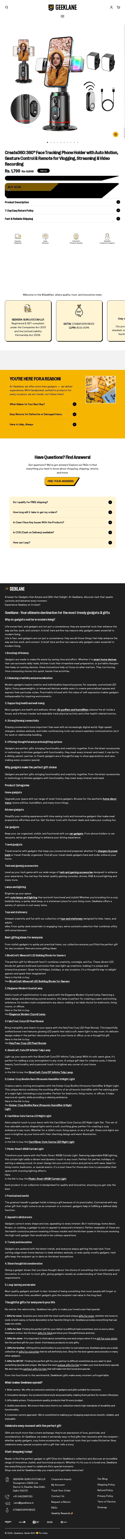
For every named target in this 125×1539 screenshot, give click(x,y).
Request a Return (61, 1501)
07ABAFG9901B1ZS (24, 1509)
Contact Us (57, 1496)
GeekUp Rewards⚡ (62, 1513)
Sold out (62, 177)
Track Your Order (61, 1490)
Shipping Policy (106, 1484)
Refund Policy (105, 1490)
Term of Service (106, 1501)
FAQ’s (54, 1507)
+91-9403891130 (22, 1496)
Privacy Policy (105, 1495)
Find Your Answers (61, 481)
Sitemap (102, 1507)
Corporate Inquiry (61, 1479)
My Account (58, 1484)
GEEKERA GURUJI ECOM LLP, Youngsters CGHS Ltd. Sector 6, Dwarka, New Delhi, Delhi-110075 (29, 1485)
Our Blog (102, 1478)
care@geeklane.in (24, 1502)
